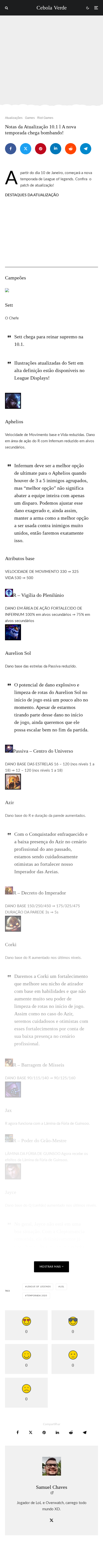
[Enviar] (70, 148)
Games (30, 118)
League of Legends (39, 1287)
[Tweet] (25, 148)
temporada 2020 (37, 1296)
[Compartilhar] (10, 148)
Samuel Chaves (51, 1487)
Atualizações (13, 118)
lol (62, 1287)
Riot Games (45, 118)
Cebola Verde (51, 7)
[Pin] (40, 148)
